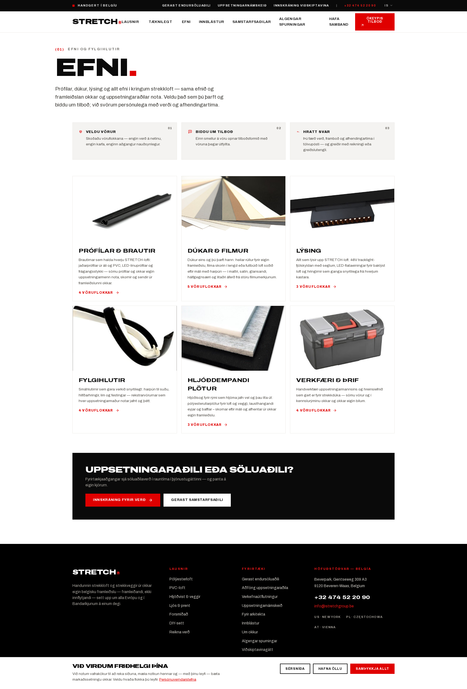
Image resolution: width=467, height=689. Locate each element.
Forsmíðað (178, 614)
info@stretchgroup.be (334, 606)
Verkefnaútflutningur (260, 597)
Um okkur (250, 632)
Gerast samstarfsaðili (197, 500)
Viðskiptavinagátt (257, 650)
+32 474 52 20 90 (360, 5)
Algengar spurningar (292, 21)
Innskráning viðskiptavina (301, 5)
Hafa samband (339, 21)
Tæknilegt (160, 22)
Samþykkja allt (372, 669)
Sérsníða (295, 669)
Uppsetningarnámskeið (242, 5)
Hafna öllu (330, 669)
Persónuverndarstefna (177, 679)
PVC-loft (177, 588)
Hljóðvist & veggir (184, 597)
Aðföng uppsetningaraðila (265, 588)
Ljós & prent (179, 606)
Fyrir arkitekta (253, 614)
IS (386, 5)
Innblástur (211, 22)
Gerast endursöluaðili (186, 5)
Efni (186, 22)
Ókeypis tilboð (374, 20)
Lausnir (130, 22)
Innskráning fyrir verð (119, 500)
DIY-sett (176, 623)
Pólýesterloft (181, 579)
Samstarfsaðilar (251, 22)
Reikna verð (179, 632)
